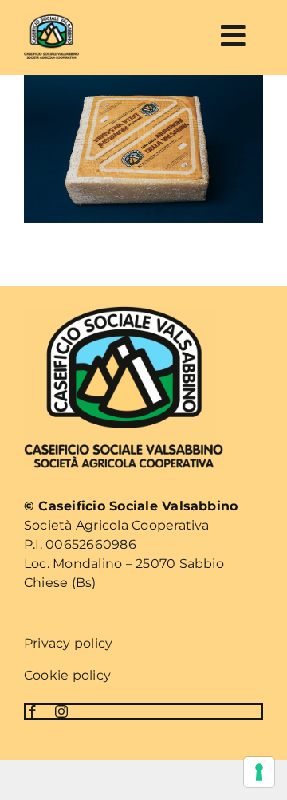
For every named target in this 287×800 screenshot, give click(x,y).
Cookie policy (67, 675)
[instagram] (61, 711)
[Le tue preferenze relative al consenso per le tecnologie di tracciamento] (259, 772)
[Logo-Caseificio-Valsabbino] (51, 20)
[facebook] (32, 711)
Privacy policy (68, 643)
